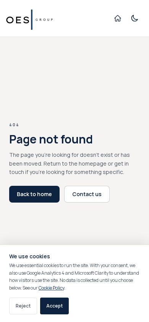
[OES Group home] (34, 18)
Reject (23, 306)
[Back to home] (117, 18)
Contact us (87, 194)
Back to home (34, 194)
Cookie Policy (51, 288)
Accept (54, 306)
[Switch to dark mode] (134, 18)
